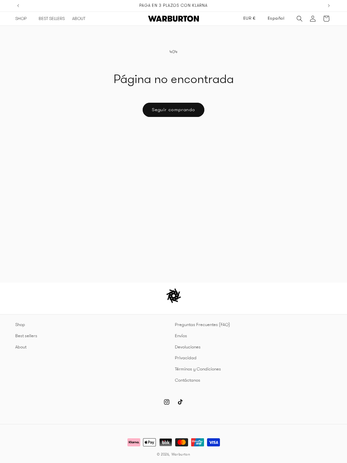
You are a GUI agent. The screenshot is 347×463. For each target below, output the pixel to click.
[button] (23, 18)
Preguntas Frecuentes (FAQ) (202, 324)
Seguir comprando (173, 110)
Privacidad (186, 358)
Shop (20, 324)
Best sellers (26, 336)
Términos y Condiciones (198, 369)
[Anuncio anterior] (18, 6)
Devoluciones (188, 347)
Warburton (180, 454)
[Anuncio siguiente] (329, 6)
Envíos (181, 336)
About (20, 347)
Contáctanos (187, 380)
